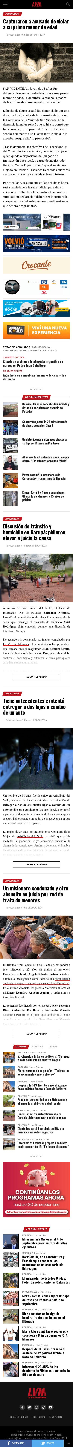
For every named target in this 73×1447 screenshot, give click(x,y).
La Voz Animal (56, 1417)
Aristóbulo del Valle (30, 836)
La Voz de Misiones (16, 644)
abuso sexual (42, 347)
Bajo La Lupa (39, 1417)
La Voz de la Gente (19, 1417)
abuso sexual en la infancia (22, 351)
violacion (50, 351)
